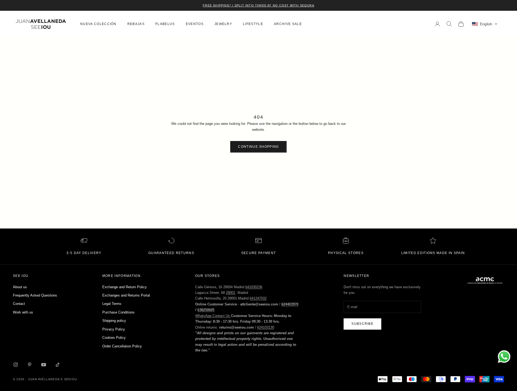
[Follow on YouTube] (43, 364)
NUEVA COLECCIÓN (98, 24)
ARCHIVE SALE (288, 24)
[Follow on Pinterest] (29, 364)
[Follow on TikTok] (57, 364)
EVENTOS (195, 24)
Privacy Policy (113, 329)
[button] (485, 24)
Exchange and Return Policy (124, 287)
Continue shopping (258, 147)
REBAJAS (136, 24)
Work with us (23, 312)
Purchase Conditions (118, 312)
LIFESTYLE (253, 24)
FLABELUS (165, 24)
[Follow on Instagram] (15, 364)
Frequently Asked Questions (35, 295)
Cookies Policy (114, 338)
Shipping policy (114, 321)
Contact (19, 304)
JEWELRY (223, 24)
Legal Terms (111, 304)
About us (20, 287)
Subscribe (362, 324)
